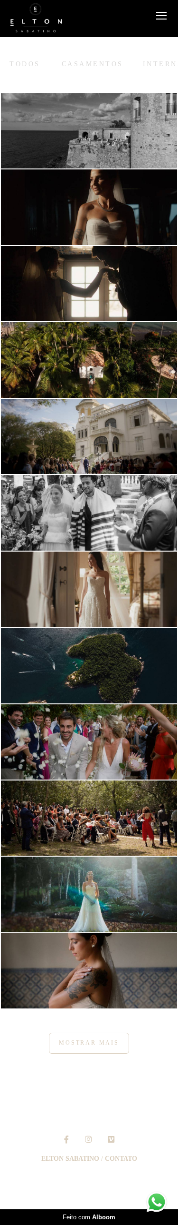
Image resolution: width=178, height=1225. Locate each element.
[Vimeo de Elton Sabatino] (111, 1140)
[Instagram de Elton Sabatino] (88, 1140)
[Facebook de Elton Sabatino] (66, 1140)
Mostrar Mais (89, 1043)
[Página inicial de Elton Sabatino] (36, 18)
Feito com (89, 1217)
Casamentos (92, 64)
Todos (24, 64)
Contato (121, 1159)
